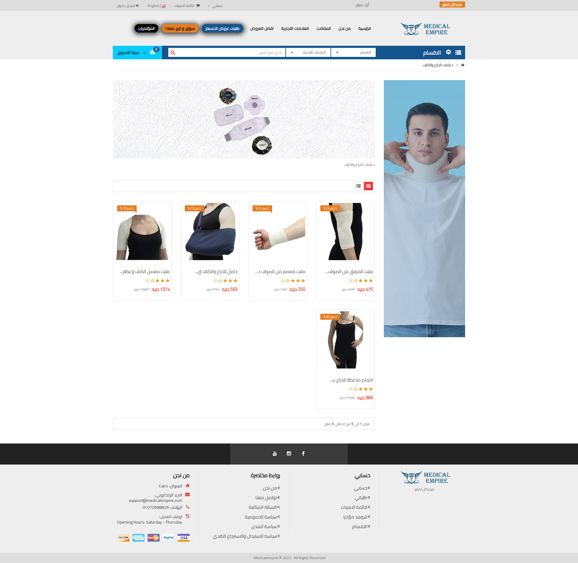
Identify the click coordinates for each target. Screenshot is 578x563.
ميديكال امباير (452, 5)
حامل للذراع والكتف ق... (216, 271)
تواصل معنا (266, 497)
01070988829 (155, 507)
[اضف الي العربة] (324, 217)
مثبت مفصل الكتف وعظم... (145, 271)
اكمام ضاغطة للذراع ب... (351, 379)
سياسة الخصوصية (261, 516)
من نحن (270, 488)
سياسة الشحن (264, 526)
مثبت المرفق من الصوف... (349, 271)
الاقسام (359, 526)
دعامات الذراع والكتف (438, 64)
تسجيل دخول (126, 5)
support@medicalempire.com (155, 500)
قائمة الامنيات (354, 507)
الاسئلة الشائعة (263, 507)
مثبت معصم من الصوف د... (280, 271)
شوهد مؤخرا (355, 516)
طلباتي (361, 497)
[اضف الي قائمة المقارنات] (324, 239)
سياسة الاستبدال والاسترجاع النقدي (245, 536)
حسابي (360, 488)
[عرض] (324, 249)
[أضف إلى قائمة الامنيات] (324, 228)
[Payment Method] (184, 538)
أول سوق (362, 5)
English (154, 5)
